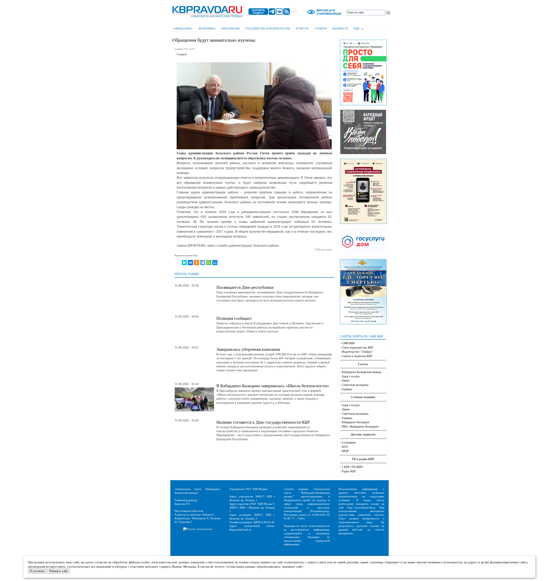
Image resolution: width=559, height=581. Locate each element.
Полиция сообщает (234, 318)
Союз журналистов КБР (357, 347)
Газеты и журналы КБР (357, 356)
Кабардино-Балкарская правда (361, 372)
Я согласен (37, 571)
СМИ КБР (348, 343)
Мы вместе (340, 28)
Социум (321, 28)
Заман (346, 380)
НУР (345, 447)
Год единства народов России (268, 28)
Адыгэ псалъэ (351, 376)
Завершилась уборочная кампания (248, 349)
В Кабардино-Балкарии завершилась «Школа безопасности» (272, 385)
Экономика (207, 28)
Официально (182, 28)
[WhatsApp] (208, 262)
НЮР (345, 451)
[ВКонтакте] (190, 262)
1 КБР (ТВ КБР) (352, 467)
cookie (145, 562)
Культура (302, 28)
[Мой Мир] (214, 262)
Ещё (355, 29)
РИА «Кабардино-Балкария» (360, 426)
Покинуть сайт (58, 571)
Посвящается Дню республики (245, 287)
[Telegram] (202, 262)
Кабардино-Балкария (355, 422)
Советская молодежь (355, 385)
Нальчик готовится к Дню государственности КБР (263, 422)
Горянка (347, 389)
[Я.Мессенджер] (184, 262)
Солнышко (349, 442)
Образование (230, 28)
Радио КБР (349, 471)
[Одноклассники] (196, 262)
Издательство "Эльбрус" (357, 351)
